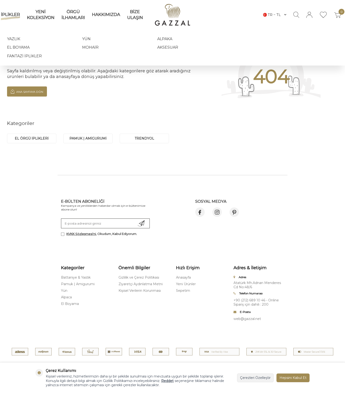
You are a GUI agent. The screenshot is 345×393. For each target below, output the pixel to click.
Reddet (167, 381)
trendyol (144, 138)
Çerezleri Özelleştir (255, 378)
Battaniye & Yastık (76, 277)
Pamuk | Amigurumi (78, 284)
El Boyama (18, 47)
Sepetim (183, 290)
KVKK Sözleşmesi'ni (81, 234)
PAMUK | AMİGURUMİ (88, 138)
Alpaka (164, 39)
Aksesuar (167, 47)
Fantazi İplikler (24, 56)
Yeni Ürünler (186, 284)
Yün (86, 39)
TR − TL (274, 14)
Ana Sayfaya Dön (29, 91)
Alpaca (66, 297)
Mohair (90, 47)
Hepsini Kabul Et (293, 378)
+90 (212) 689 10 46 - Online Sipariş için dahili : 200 (256, 302)
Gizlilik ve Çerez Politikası (139, 277)
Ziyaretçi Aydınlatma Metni (141, 284)
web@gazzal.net (247, 319)
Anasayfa (183, 277)
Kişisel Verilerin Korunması (140, 290)
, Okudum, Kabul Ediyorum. (101, 234)
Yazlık (13, 39)
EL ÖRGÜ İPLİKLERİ (32, 138)
